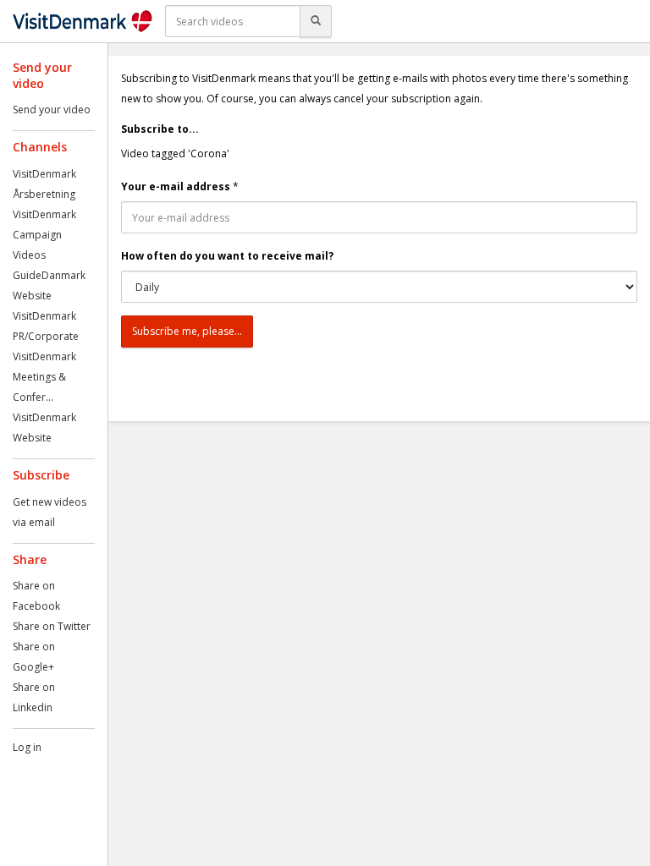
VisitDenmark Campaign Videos (44, 234)
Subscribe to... (160, 129)
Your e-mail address (175, 186)
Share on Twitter (52, 626)
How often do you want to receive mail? (227, 256)
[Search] (316, 21)
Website (32, 295)
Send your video (52, 109)
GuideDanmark (49, 275)
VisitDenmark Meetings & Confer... (44, 376)
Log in (27, 747)
